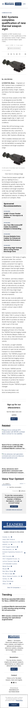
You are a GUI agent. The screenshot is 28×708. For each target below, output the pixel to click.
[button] (3, 4)
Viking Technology (7, 581)
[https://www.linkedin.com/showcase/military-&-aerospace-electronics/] (14, 682)
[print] (25, 54)
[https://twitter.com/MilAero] (16, 682)
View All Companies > (14, 587)
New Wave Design (7, 571)
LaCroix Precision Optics (9, 561)
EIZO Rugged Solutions (9, 547)
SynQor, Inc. (6, 579)
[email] (19, 54)
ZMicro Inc (5, 583)
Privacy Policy (19, 700)
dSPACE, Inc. (6, 544)
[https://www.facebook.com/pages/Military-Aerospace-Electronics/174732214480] (11, 682)
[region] (14, 487)
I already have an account (14, 509)
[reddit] (17, 54)
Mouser (4, 569)
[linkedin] (11, 54)
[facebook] (8, 54)
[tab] (6, 483)
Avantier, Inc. (6, 537)
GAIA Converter (7, 556)
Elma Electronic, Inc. (8, 549)
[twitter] (14, 54)
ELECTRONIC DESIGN (14, 691)
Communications (7, 12)
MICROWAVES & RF (14, 689)
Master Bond (6, 566)
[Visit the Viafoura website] (22, 491)
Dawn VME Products (8, 539)
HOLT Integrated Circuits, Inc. (11, 559)
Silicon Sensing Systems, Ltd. (11, 576)
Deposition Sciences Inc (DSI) (11, 542)
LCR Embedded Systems (9, 564)
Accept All (14, 704)
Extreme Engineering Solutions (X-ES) (12, 553)
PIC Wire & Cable (7, 574)
